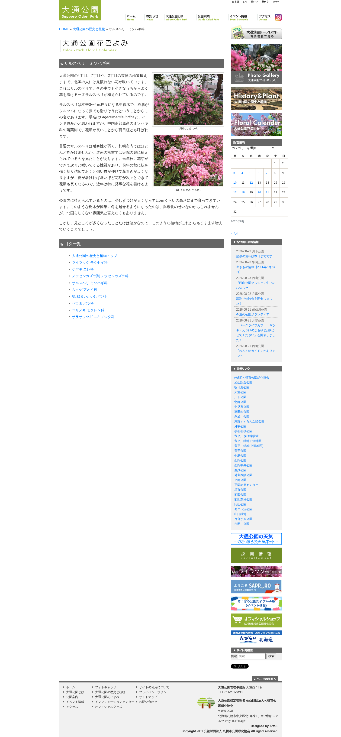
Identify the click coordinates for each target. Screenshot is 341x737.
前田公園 (240, 494)
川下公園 (240, 397)
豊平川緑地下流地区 (247, 441)
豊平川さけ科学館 (246, 436)
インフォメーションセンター (114, 702)
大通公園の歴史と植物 (89, 29)
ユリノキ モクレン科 (88, 310)
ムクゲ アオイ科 (84, 290)
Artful (273, 726)
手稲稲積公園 (243, 431)
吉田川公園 (241, 524)
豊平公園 (240, 450)
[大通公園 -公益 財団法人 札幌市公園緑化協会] (80, 9)
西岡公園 (240, 460)
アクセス (264, 17)
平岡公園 (240, 480)
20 (259, 192)
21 (267, 192)
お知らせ (154, 17)
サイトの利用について (154, 687)
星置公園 (240, 489)
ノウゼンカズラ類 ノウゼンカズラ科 (100, 276)
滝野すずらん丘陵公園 (249, 421)
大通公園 (240, 392)
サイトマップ (148, 697)
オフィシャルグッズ (108, 706)
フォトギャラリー (107, 687)
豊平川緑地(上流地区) (248, 446)
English (244, 1)
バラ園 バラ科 (83, 303)
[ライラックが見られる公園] (256, 571)
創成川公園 (241, 416)
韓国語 (275, 2)
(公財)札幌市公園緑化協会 (251, 377)
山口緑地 (240, 514)
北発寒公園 (241, 407)
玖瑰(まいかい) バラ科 (89, 296)
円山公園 (240, 504)
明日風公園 (241, 387)
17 (235, 192)
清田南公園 (241, 411)
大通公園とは (180, 17)
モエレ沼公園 (243, 509)
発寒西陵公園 (243, 475)
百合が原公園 (243, 519)
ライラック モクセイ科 (90, 262)
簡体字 (254, 2)
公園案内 (212, 17)
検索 (234, 656)
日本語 (235, 2)
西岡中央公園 (243, 465)
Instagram (276, 17)
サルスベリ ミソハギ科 (90, 283)
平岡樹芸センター (246, 485)
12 (251, 182)
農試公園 (240, 470)
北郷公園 (240, 402)
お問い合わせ (148, 702)
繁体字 (265, 2)
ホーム (134, 17)
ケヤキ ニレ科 (83, 269)
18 (243, 192)
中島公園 (240, 455)
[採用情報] (256, 555)
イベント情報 (242, 17)
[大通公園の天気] (256, 538)
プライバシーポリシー (154, 692)
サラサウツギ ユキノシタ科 (93, 317)
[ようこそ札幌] (256, 586)
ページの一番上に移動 (265, 678)
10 (235, 182)
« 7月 (234, 233)
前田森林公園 (243, 499)
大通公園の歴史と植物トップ (94, 256)
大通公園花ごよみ (107, 697)
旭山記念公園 (243, 382)
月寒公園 (240, 426)
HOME (64, 29)
